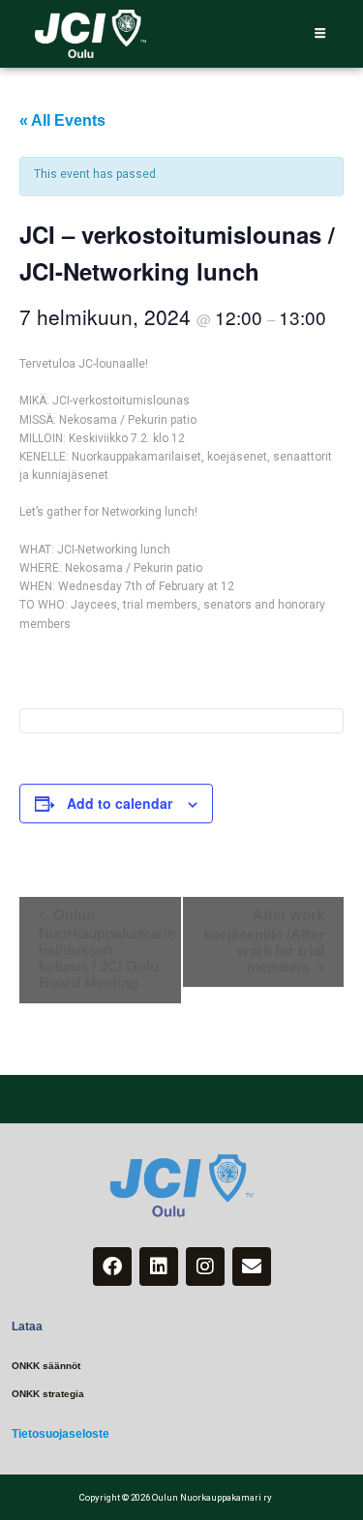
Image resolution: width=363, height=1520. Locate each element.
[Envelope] (251, 1266)
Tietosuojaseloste (60, 1434)
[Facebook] (112, 1266)
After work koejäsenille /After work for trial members (263, 941)
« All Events (62, 120)
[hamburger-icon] (320, 33)
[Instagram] (205, 1266)
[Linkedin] (158, 1266)
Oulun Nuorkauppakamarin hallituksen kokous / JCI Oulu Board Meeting (107, 949)
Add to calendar (119, 803)
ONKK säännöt (46, 1365)
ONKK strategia (48, 1393)
